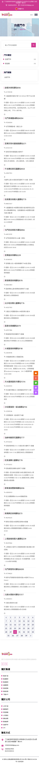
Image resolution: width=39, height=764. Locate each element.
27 (33, 628)
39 (26, 636)
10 (19, 621)
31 (19, 632)
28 (6, 632)
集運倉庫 (5, 721)
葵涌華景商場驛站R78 (13, 280)
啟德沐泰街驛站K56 (13, 88)
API (4, 727)
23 (15, 628)
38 (22, 636)
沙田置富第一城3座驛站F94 (16, 407)
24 (19, 628)
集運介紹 (5, 676)
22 (11, 628)
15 (11, 625)
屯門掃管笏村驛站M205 (14, 569)
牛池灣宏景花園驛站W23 (15, 169)
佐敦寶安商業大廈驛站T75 (15, 199)
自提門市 (8, 59)
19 (28, 625)
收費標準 (5, 685)
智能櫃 (7, 63)
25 (24, 628)
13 (33, 621)
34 (33, 632)
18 (24, 625)
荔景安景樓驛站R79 (13, 326)
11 (24, 621)
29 (11, 632)
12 (28, 621)
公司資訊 (5, 715)
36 (13, 636)
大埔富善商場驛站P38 (13, 348)
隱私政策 (5, 718)
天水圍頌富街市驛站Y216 (15, 382)
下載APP (5, 694)
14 (6, 625)
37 (17, 636)
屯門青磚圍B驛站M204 (14, 118)
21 (6, 628)
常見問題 (5, 712)
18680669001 (12, 5)
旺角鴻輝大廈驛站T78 (13, 460)
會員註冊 (5, 691)
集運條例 (5, 682)
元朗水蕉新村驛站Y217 (14, 595)
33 (28, 632)
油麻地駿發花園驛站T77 (14, 438)
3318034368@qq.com (27, 5)
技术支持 (20, 761)
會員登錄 (5, 688)
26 (28, 628)
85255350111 (9, 751)
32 (24, 632)
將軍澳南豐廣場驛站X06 (14, 488)
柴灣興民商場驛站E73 (13, 513)
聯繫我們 (5, 709)
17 (19, 625)
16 (15, 625)
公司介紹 (5, 706)
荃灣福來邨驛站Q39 (13, 255)
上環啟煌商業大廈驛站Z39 (15, 539)
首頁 (15, 29)
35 (8, 636)
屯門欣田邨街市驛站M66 (15, 230)
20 (33, 625)
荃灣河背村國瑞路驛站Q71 (15, 144)
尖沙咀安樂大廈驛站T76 (14, 303)
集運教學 (5, 679)
